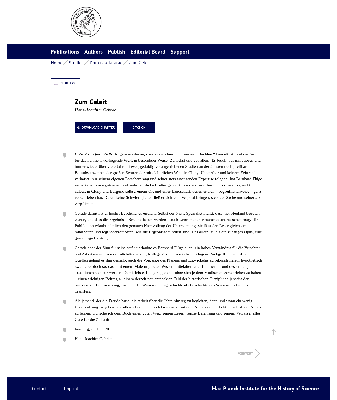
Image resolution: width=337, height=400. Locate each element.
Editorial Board (147, 51)
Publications (65, 51)
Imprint (71, 389)
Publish (116, 51)
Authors (93, 51)
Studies (76, 63)
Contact (39, 389)
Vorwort (245, 353)
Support (180, 51)
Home (56, 63)
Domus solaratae (106, 63)
